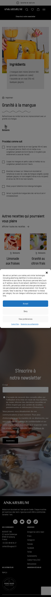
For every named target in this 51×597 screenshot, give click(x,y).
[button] (46, 272)
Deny (25, 311)
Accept (25, 303)
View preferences (25, 319)
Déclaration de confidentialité (29, 324)
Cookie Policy (15, 324)
